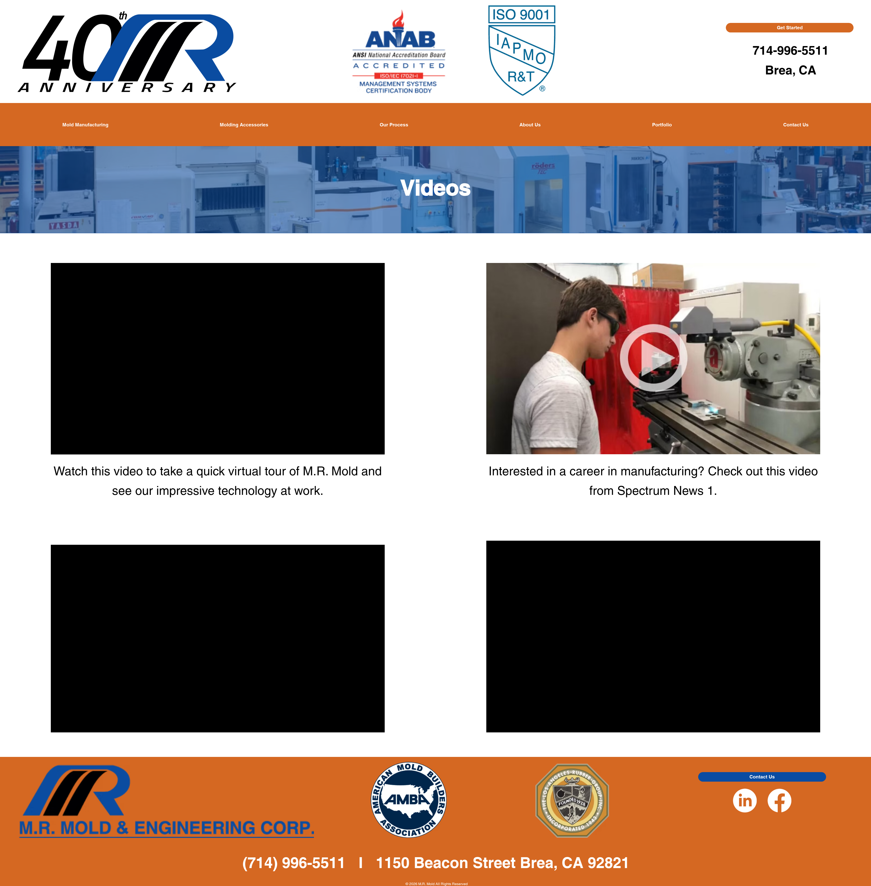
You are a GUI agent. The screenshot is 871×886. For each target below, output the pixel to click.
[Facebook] (779, 800)
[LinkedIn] (745, 800)
